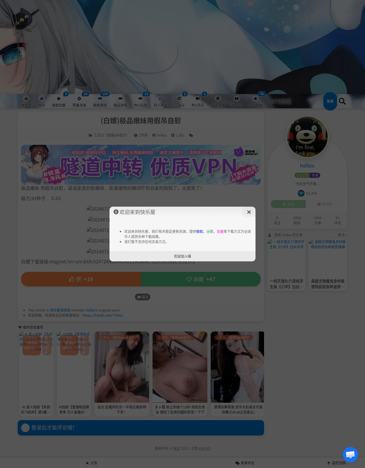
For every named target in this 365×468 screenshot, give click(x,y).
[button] (350, 454)
